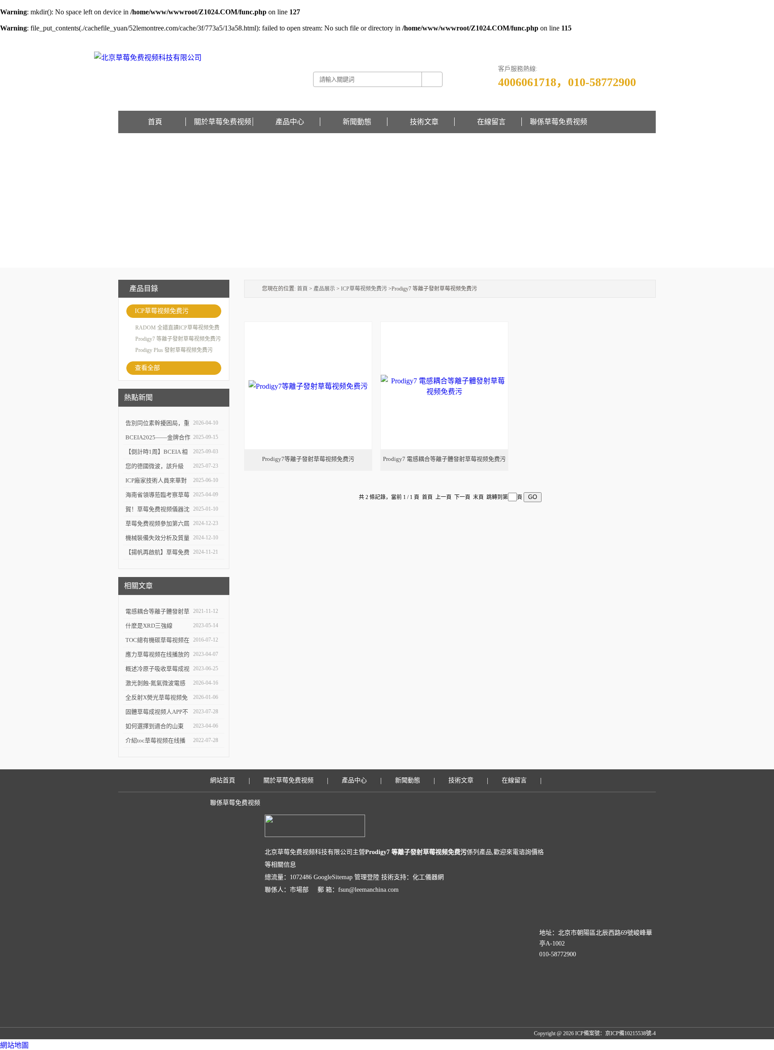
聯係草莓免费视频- (611, 38)
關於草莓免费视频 (222, 122)
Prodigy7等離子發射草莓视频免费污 (308, 459)
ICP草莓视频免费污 (162, 311)
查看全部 (147, 367)
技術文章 (424, 122)
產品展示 (324, 289)
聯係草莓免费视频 (558, 122)
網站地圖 (14, 1045)
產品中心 (289, 122)
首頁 (155, 122)
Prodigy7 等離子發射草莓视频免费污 (178, 339)
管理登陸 (366, 877)
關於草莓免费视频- (567, 38)
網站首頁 (222, 780)
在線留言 (645, 38)
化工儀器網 (428, 877)
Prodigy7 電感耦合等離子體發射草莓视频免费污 (444, 459)
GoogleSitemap (333, 877)
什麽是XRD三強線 (148, 625)
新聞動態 (357, 122)
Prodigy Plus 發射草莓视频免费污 (174, 350)
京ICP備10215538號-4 (630, 1033)
